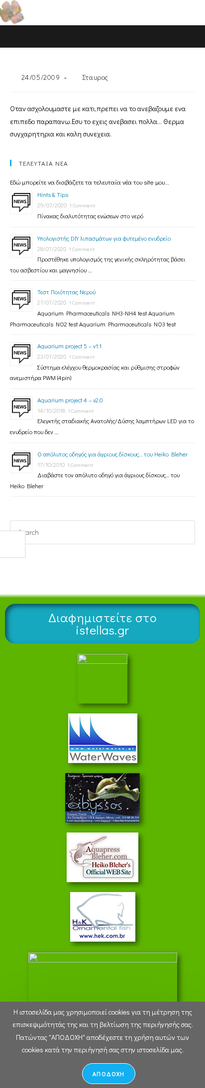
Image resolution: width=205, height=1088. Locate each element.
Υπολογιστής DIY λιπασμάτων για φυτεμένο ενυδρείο (104, 238)
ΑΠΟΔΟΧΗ (108, 1074)
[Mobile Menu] (175, 12)
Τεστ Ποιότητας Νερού (66, 292)
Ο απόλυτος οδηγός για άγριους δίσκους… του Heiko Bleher (112, 454)
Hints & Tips (52, 194)
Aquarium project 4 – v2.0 (69, 400)
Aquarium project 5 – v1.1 (69, 346)
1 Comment (82, 205)
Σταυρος (95, 77)
